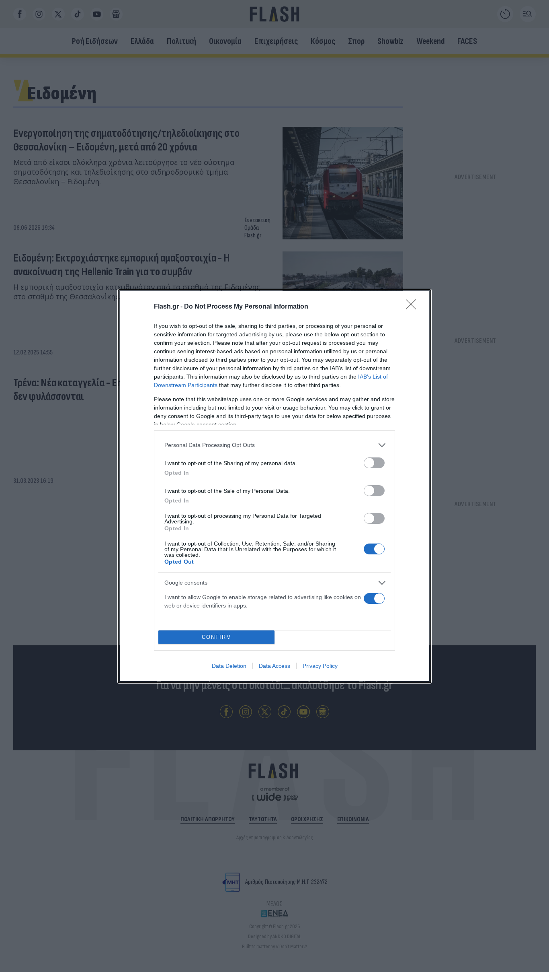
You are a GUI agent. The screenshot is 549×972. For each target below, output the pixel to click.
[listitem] (274, 445)
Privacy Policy (320, 666)
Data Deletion (229, 666)
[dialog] (274, 486)
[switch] (374, 462)
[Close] (413, 307)
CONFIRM (216, 637)
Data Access (274, 666)
